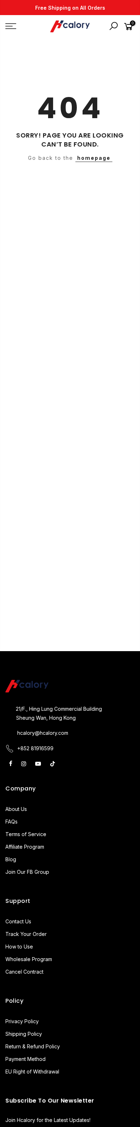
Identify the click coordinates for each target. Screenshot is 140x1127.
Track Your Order (26, 934)
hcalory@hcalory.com (42, 733)
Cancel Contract (24, 972)
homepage (94, 158)
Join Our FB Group (27, 872)
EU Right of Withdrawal (32, 1071)
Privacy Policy (22, 1021)
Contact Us (18, 921)
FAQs (11, 821)
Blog (10, 859)
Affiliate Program (24, 847)
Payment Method (25, 1059)
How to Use (19, 946)
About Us (16, 809)
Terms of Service (25, 834)
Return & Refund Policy (32, 1046)
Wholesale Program (28, 959)
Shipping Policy (23, 1034)
